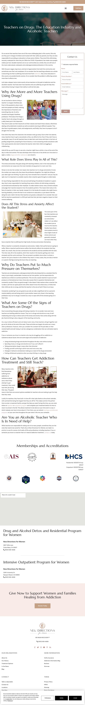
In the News (5, 666)
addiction (37, 74)
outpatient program (21, 405)
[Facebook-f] (35, 647)
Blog (3, 669)
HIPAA (46, 684)
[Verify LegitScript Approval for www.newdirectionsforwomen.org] (26, 483)
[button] (65, 8)
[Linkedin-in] (50, 647)
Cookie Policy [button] (9, 699)
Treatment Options (7, 663)
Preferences (48, 698)
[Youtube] (44, 647)
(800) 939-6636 (60, 2)
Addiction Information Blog (52, 661)
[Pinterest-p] (47, 647)
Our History (5, 661)
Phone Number (66, 76)
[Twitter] (38, 647)
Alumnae (46, 666)
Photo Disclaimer (49, 690)
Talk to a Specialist (7, 682)
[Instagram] (41, 647)
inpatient (10, 405)
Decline (61, 698)
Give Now (4, 690)
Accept (75, 698)
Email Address (66, 83)
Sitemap (46, 687)
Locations (4, 687)
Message (64, 91)
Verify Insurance (49, 658)
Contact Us (5, 684)
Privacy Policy (48, 682)
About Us (4, 658)
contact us (47, 432)
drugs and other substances (19, 155)
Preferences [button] (10, 700)
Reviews (46, 663)
